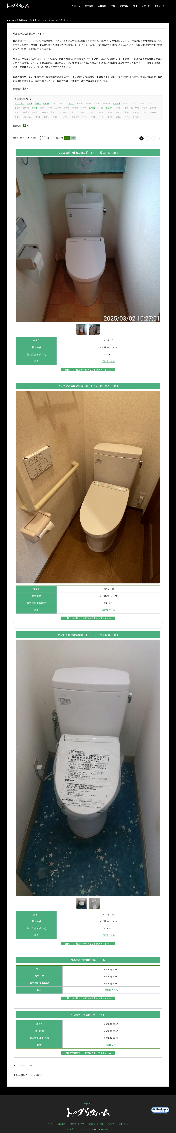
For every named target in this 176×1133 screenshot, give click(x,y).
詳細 (66, 137)
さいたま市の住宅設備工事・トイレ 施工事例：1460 (88, 635)
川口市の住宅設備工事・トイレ (88, 1014)
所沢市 (71, 103)
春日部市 (116, 103)
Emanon (105, 1129)
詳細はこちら (108, 361)
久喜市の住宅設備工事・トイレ (88, 960)
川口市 (46, 103)
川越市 (29, 103)
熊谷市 (38, 103)
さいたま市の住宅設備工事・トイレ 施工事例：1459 (88, 386)
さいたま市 (19, 103)
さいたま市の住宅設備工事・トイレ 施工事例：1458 (88, 152)
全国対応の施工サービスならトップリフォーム (88, 369)
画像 (73, 137)
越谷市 (34, 108)
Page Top (88, 1103)
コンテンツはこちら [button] (25, 1065)
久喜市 (109, 108)
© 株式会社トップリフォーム (78, 1129)
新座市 (92, 108)
